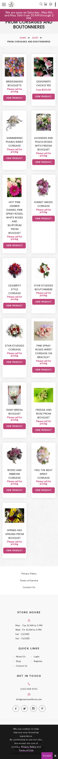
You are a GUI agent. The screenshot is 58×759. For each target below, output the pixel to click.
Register (38, 661)
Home (23, 37)
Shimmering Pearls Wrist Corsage (14, 142)
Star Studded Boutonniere (43, 287)
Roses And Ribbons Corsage (14, 474)
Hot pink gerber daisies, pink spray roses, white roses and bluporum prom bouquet (14, 217)
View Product (14, 98)
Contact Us (29, 587)
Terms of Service (29, 580)
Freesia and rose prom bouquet (44, 413)
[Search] (41, 4)
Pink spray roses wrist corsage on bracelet (43, 351)
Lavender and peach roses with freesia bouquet (43, 143)
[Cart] (46, 4)
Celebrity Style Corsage (14, 289)
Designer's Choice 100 (43, 83)
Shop (35, 37)
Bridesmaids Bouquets (14, 83)
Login (36, 656)
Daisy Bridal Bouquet (14, 412)
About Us (21, 656)
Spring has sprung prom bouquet (14, 534)
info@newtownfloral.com (29, 699)
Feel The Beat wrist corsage (43, 474)
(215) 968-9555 (28, 689)
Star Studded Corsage (14, 347)
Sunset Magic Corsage (43, 204)
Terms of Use (26, 750)
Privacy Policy (29, 573)
